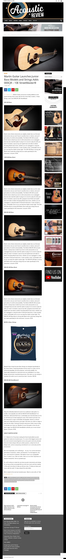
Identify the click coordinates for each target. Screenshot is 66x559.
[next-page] (41, 493)
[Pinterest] (13, 89)
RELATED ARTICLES (9, 493)
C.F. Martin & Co (11, 477)
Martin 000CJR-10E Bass (34, 477)
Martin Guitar (19, 480)
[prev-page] (39, 493)
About (10, 20)
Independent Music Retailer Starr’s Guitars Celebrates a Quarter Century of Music (12, 538)
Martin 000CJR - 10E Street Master (22, 477)
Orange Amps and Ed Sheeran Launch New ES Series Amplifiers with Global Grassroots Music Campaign (12, 547)
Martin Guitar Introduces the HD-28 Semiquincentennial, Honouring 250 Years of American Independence (36, 509)
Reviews (15, 20)
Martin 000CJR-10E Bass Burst (10, 478)
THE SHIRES (7, 542)
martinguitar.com (8, 474)
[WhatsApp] (16, 89)
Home (6, 20)
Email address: (27, 526)
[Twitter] (59, 1)
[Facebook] (56, 1)
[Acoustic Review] (33, 10)
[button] (61, 20)
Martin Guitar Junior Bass (28, 480)
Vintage (25, 20)
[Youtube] (61, 1)
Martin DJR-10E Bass (35, 478)
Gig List (35, 20)
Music (30, 20)
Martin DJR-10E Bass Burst (10, 480)
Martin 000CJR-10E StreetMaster (23, 478)
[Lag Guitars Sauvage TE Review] (23, 500)
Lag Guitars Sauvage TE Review (23, 506)
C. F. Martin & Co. (8, 94)
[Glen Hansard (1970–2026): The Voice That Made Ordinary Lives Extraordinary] (10, 500)
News (20, 20)
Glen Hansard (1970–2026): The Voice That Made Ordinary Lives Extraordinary (9, 507)
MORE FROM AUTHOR (20, 493)
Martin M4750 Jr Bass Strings (10, 481)
